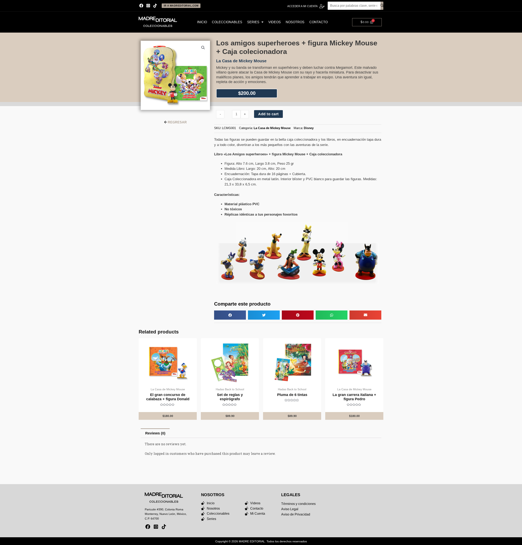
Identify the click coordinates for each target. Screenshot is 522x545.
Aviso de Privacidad (295, 514)
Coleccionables (227, 22)
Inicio (202, 22)
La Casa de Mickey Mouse (272, 128)
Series (253, 22)
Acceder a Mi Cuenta (302, 6)
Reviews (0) (155, 433)
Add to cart (268, 114)
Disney (309, 128)
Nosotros (295, 22)
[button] (230, 315)
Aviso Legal (289, 509)
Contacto (318, 22)
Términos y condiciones (298, 504)
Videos (274, 22)
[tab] (155, 433)
